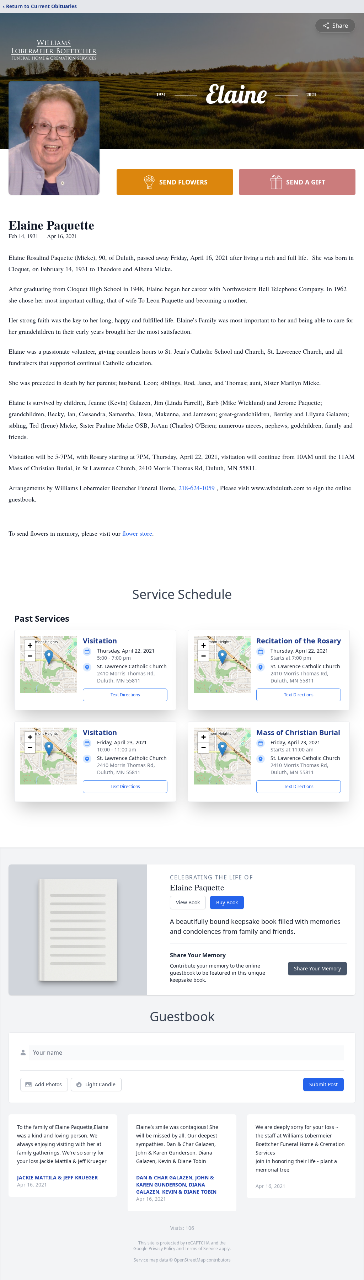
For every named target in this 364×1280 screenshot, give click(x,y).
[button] (48, 657)
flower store (137, 533)
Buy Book (227, 902)
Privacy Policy (162, 1249)
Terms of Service (201, 1249)
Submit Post (323, 1084)
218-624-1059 (197, 487)
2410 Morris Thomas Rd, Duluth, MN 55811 (126, 677)
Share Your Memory (317, 968)
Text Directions (125, 695)
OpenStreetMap (189, 1260)
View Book (188, 902)
